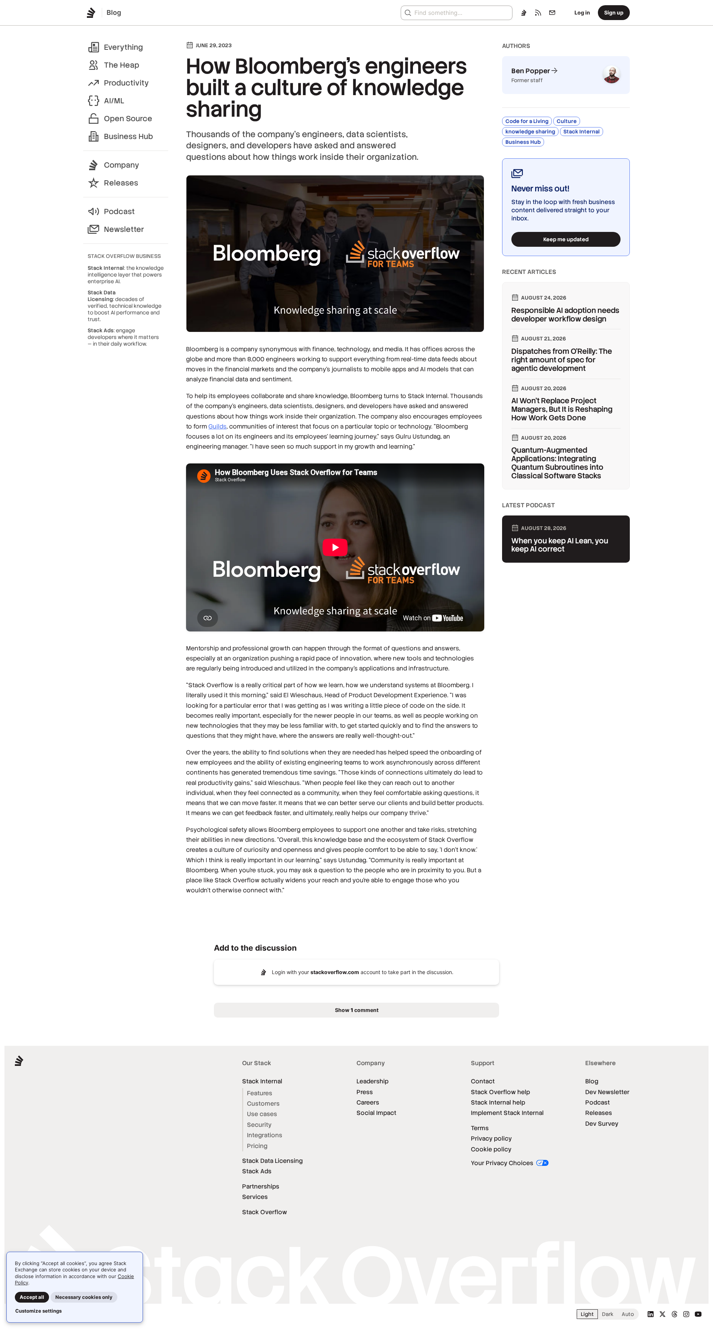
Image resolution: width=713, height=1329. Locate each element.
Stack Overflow (264, 1212)
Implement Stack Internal (507, 1113)
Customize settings (38, 1311)
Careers (367, 1102)
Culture (567, 121)
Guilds (217, 426)
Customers (263, 1104)
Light (587, 1314)
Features (259, 1093)
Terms (480, 1128)
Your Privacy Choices (503, 1163)
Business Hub (128, 136)
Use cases (262, 1114)
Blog (591, 1081)
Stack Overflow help (500, 1092)
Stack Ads (256, 1171)
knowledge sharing (530, 131)
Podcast (119, 211)
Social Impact (376, 1113)
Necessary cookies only (84, 1297)
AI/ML (114, 101)
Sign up (614, 12)
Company (121, 165)
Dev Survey (601, 1124)
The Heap (121, 65)
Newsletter (124, 229)
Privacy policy (491, 1138)
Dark (607, 1314)
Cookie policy (491, 1149)
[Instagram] (686, 1314)
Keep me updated (566, 239)
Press (364, 1092)
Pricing (257, 1146)
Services (255, 1197)
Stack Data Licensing (272, 1161)
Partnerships (260, 1186)
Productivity (126, 83)
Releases (121, 183)
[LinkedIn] (651, 1314)
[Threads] (674, 1314)
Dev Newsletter (607, 1092)
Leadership (372, 1081)
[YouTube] (698, 1314)
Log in (582, 12)
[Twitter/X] (662, 1314)
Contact (483, 1081)
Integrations (264, 1135)
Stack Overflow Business (124, 256)
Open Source (128, 118)
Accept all (32, 1297)
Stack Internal (581, 131)
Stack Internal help (498, 1102)
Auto (628, 1314)
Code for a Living (526, 121)
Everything (123, 47)
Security (259, 1125)
